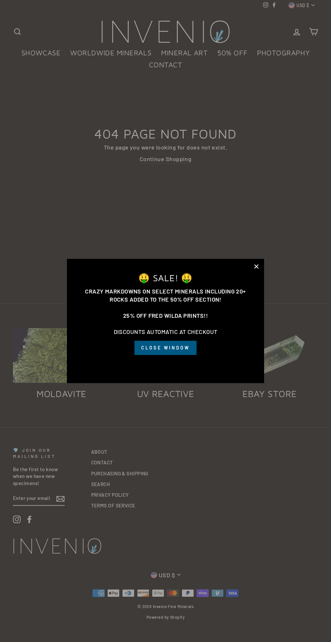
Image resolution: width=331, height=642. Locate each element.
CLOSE (165, 364)
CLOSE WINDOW (165, 347)
